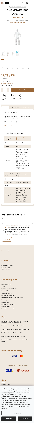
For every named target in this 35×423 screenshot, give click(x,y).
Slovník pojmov (5, 306)
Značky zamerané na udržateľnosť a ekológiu (15, 329)
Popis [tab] (5, 108)
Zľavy (3, 286)
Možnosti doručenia (7, 83)
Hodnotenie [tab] (15, 108)
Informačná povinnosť (8, 304)
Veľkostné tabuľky (9, 126)
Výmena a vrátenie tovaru (9, 289)
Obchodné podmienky (8, 295)
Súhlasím (25, 419)
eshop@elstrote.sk (7, 265)
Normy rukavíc (5, 384)
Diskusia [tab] (26, 108)
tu (8, 408)
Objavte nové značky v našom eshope (13, 336)
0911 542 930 (5, 269)
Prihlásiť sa (7, 239)
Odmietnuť (8, 419)
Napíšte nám (5, 302)
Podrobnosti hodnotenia (17, 22)
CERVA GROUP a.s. (17, 17)
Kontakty (4, 300)
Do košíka (23, 90)
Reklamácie (4, 291)
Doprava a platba (6, 284)
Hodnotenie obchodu (7, 309)
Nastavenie (17, 413)
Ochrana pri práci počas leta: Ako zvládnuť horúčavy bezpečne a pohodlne (14, 322)
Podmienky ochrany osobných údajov (12, 297)
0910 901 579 (5, 267)
